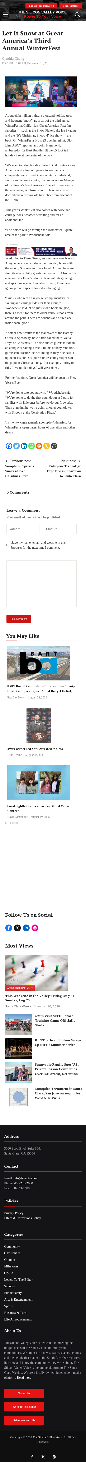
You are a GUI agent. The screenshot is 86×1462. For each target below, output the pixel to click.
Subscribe (24, 1393)
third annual (62, 120)
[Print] (39, 446)
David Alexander (17, 817)
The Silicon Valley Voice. (48, 1437)
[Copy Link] (46, 446)
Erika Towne (14, 755)
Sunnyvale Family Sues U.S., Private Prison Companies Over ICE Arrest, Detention (57, 1069)
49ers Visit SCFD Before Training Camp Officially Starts (55, 1021)
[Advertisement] (43, 868)
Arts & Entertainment (20, 988)
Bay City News (16, 697)
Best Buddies (35, 150)
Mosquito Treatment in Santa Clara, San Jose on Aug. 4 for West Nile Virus (58, 1093)
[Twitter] (16, 446)
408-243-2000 (23, 1183)
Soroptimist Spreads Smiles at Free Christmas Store (19, 471)
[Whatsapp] (31, 446)
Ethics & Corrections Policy (22, 1218)
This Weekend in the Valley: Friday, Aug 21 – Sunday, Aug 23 (41, 998)
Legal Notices (70, 5)
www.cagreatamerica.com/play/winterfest (39, 422)
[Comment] (54, 446)
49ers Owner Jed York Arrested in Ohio (35, 749)
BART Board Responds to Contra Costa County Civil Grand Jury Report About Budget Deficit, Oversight (41, 691)
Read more (24, 1377)
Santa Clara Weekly (18, 1006)
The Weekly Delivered (41, 5)
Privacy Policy (13, 1213)
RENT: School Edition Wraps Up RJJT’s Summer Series (58, 1042)
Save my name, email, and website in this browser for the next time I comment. (38, 545)
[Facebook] (9, 446)
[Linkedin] (24, 446)
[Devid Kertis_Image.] (41, 251)
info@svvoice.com (26, 1178)
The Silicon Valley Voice (42, 12)
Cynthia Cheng (13, 59)
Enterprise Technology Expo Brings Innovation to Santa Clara (64, 471)
